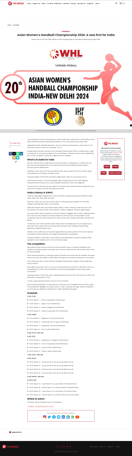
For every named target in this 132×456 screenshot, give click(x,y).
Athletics (66, 3)
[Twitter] (14, 153)
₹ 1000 (103, 173)
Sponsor (115, 153)
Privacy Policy (93, 447)
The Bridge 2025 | (59, 451)
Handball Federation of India (44, 406)
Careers (117, 447)
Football (50, 3)
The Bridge (64, 413)
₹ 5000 (106, 167)
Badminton (58, 3)
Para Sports (81, 3)
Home (29, 3)
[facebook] (10, 153)
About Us (102, 447)
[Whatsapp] (17, 153)
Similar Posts (17, 432)
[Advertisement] (66, 17)
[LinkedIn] (21, 153)
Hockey (73, 3)
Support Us (36, 3)
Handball (66, 31)
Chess (44, 3)
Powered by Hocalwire (71, 451)
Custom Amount (115, 173)
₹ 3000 (115, 167)
